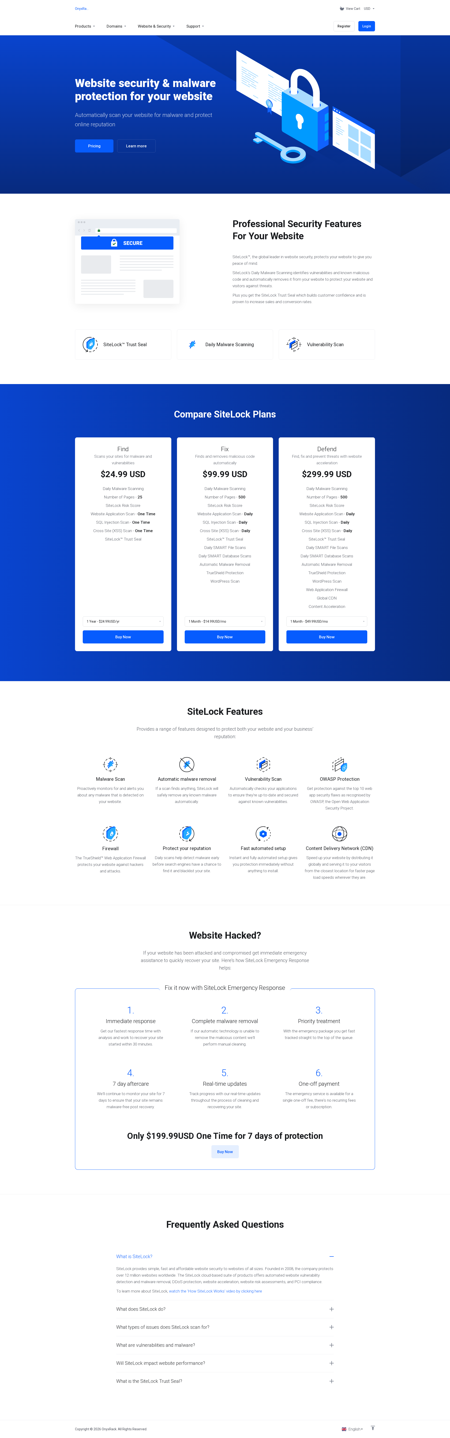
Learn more (136, 146)
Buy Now (123, 637)
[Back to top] (373, 1428)
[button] (225, 1256)
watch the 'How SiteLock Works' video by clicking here (215, 1291)
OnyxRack (82, 9)
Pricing (94, 146)
